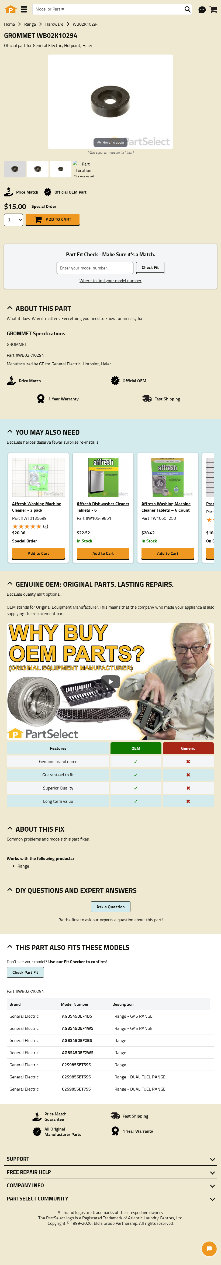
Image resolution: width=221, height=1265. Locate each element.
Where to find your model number (110, 281)
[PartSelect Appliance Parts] (11, 9)
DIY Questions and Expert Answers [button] (76, 890)
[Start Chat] (209, 1249)
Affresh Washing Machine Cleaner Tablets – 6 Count (166, 506)
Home (9, 24)
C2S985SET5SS (76, 1064)
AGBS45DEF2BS (77, 1040)
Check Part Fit (25, 972)
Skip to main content (111, 43)
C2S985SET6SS (76, 1077)
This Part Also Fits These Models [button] (72, 947)
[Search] (188, 9)
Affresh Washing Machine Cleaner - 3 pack (36, 506)
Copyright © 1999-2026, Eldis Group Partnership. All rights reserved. (111, 1223)
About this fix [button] (40, 829)
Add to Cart (58, 219)
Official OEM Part (70, 192)
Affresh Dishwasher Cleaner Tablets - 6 (103, 506)
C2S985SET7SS (76, 1089)
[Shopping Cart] (213, 10)
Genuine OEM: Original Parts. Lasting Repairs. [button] (95, 584)
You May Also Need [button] (48, 432)
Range (30, 24)
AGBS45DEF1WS (78, 1028)
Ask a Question (110, 906)
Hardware (54, 24)
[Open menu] (24, 9)
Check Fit (150, 267)
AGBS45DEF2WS (78, 1052)
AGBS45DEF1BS (77, 1016)
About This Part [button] (43, 308)
